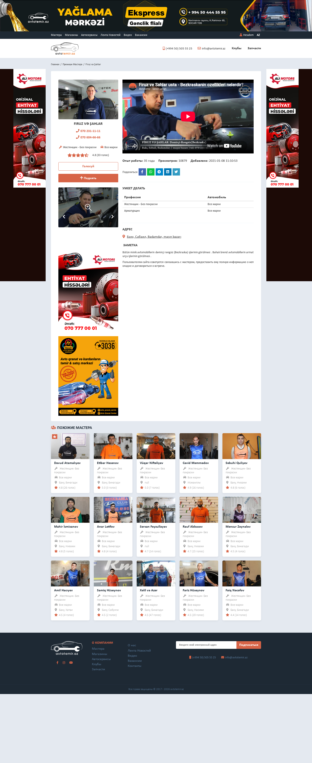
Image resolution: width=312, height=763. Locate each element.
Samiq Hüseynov (109, 590)
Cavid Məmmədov (196, 463)
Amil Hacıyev (63, 590)
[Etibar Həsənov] (113, 446)
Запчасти (254, 48)
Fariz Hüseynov (193, 590)
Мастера (56, 35)
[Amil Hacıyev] (70, 573)
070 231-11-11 (90, 131)
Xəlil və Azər (148, 590)
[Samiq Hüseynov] (113, 573)
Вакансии (141, 35)
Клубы (236, 48)
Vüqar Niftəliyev (151, 463)
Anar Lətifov (106, 526)
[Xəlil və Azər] (156, 573)
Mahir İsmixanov (66, 526)
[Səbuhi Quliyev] (241, 446)
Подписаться (248, 645)
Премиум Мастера (72, 64)
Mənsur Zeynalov (238, 526)
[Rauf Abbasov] (199, 510)
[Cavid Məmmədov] (199, 446)
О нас (132, 645)
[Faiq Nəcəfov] (241, 573)
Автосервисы (89, 35)
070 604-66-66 (90, 137)
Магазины (71, 35)
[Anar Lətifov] (113, 510)
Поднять (89, 178)
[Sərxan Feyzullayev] (156, 510)
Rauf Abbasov (193, 526)
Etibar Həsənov (108, 463)
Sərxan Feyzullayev (153, 526)
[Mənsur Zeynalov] (241, 510)
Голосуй (88, 166)
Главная (55, 64)
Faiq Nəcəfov (235, 590)
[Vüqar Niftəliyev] (156, 446)
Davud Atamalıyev (67, 463)
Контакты (134, 666)
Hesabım (248, 35)
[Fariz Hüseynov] (199, 573)
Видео (128, 35)
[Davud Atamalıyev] (70, 446)
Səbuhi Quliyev (236, 463)
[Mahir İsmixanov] (70, 510)
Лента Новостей (111, 35)
